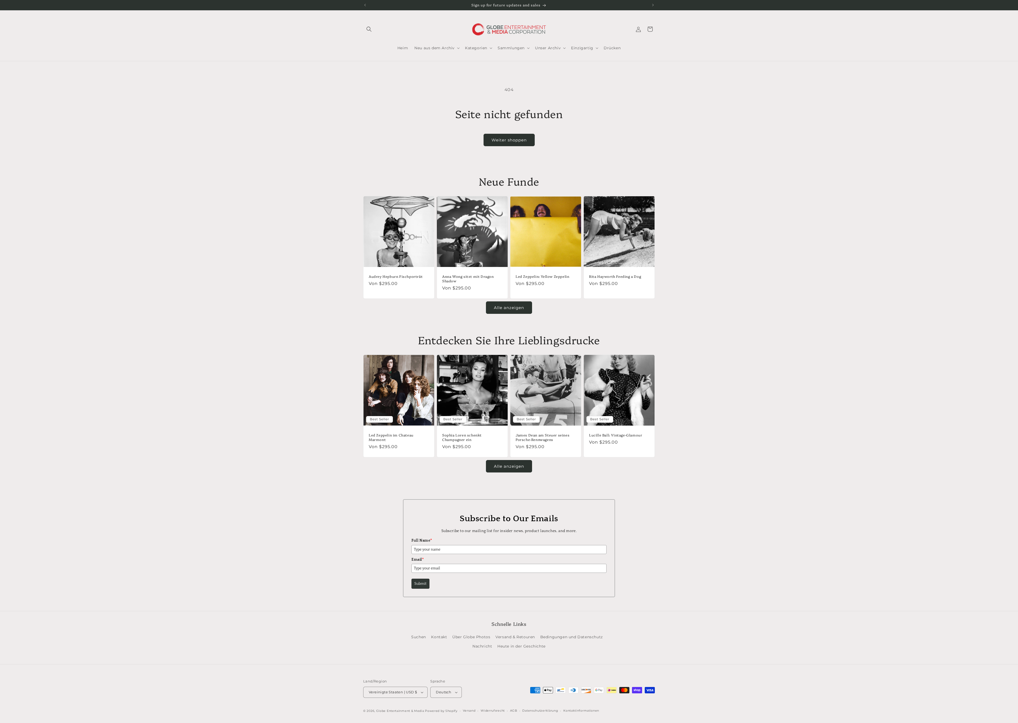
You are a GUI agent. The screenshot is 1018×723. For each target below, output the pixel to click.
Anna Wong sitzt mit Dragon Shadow (468, 278)
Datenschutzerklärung (540, 710)
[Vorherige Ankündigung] (365, 5)
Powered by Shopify (441, 711)
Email (417, 559)
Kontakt (439, 637)
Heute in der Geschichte (521, 646)
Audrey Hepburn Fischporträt (396, 276)
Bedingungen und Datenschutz (571, 637)
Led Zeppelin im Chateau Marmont (391, 437)
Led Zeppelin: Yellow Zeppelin (542, 276)
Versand (469, 710)
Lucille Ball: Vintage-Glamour (615, 435)
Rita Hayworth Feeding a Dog (615, 276)
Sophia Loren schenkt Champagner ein (462, 437)
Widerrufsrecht (493, 710)
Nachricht (482, 646)
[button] (369, 29)
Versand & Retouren (515, 637)
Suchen (418, 637)
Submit (420, 584)
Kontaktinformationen (581, 710)
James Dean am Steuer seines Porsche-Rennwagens (542, 437)
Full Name (421, 540)
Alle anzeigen (509, 307)
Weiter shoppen (509, 139)
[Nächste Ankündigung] (653, 5)
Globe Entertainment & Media (400, 711)
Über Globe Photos (471, 637)
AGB (513, 710)
